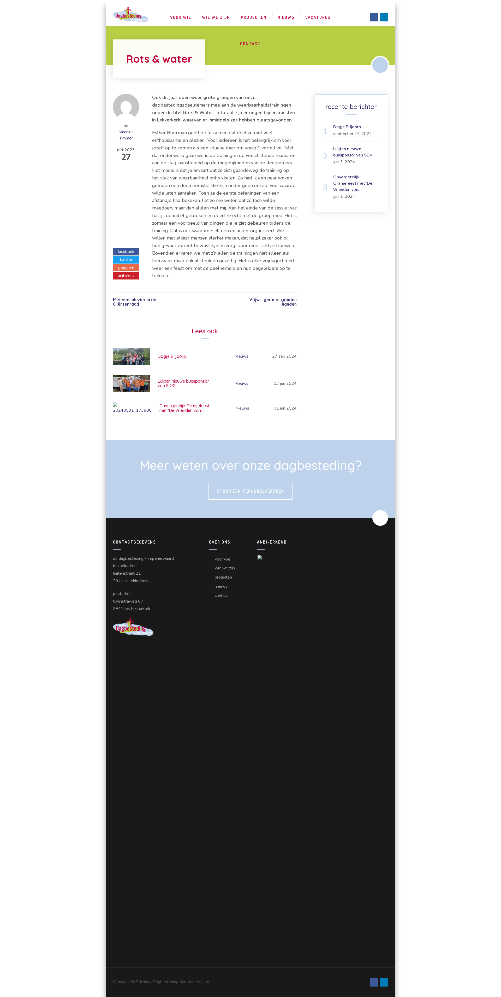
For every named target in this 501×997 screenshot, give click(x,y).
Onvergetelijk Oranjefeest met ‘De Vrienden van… (184, 408)
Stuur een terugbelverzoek (250, 491)
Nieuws (286, 17)
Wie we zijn (216, 17)
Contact (250, 43)
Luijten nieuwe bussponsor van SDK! (183, 383)
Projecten (254, 17)
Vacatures (318, 17)
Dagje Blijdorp (172, 356)
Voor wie (180, 17)
